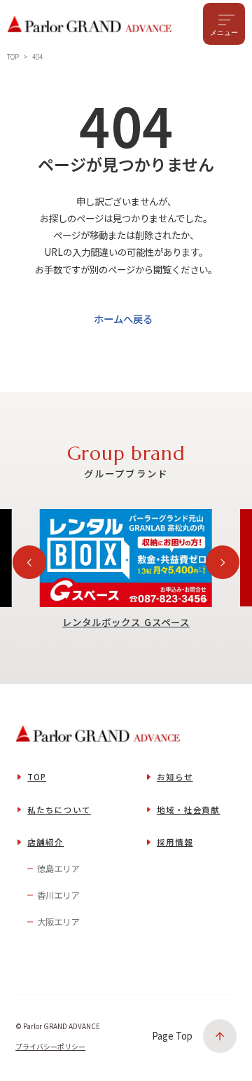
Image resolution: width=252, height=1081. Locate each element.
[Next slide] (222, 562)
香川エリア (57, 895)
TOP (36, 776)
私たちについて (58, 809)
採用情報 (175, 842)
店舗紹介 (45, 842)
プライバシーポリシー (50, 1046)
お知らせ (175, 776)
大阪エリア (57, 922)
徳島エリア (57, 868)
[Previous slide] (29, 562)
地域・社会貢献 (188, 809)
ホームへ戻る (123, 318)
